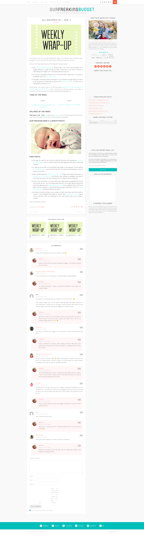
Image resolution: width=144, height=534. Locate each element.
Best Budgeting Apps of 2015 (96, 113)
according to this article (72, 194)
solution (57, 115)
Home (28, 2)
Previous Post (34, 212)
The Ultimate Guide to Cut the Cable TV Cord (99, 103)
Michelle (39, 248)
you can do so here (51, 76)
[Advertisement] (102, 83)
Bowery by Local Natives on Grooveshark (69, 105)
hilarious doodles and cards (55, 185)
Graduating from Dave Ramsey (96, 105)
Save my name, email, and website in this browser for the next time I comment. (54, 495)
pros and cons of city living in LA (42, 176)
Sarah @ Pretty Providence (45, 271)
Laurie (38, 383)
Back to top (112, 531)
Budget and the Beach (43, 354)
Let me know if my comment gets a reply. (42, 510)
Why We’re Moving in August (95, 108)
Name (32, 476)
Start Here (35, 2)
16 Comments (56, 22)
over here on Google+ (67, 81)
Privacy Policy (42, 531)
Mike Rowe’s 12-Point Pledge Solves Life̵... (98, 100)
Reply (81, 248)
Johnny (42, 207)
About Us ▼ (44, 2)
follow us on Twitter (43, 89)
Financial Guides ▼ (55, 2)
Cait (37, 412)
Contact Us (96, 41)
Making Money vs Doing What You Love (98, 111)
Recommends (66, 2)
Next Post (79, 212)
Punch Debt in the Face (39, 169)
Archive (110, 41)
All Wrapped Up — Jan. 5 (74, 235)
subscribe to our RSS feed (69, 87)
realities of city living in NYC (54, 174)
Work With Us (103, 41)
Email (31, 480)
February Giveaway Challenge (44, 67)
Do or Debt (39, 435)
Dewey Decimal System (103, 120)
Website (32, 484)
